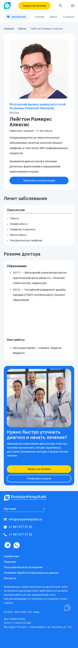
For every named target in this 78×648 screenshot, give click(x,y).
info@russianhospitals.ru (25, 519)
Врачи (53, 17)
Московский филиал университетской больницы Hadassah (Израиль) (37, 106)
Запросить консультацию (39, 180)
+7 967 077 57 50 (20, 527)
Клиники (39, 17)
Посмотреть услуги (39, 478)
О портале (68, 17)
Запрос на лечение (34, 5)
